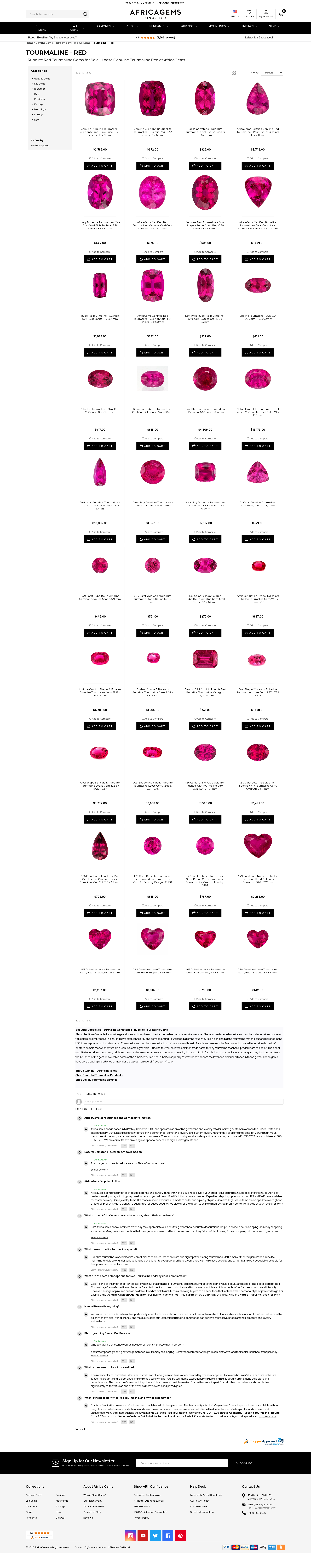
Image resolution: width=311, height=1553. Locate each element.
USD (234, 16)
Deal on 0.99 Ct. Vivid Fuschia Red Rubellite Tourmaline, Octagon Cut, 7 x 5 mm (205, 692)
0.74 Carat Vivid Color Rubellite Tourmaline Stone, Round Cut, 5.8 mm (152, 599)
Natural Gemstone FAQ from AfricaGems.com (113, 1152)
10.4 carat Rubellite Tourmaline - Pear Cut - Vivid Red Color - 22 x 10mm (100, 505)
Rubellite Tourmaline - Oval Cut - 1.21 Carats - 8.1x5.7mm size (100, 410)
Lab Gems (74, 28)
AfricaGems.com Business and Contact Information (117, 1118)
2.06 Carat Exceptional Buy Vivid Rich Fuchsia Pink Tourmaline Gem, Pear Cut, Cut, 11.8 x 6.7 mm (100, 879)
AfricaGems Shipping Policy (102, 1181)
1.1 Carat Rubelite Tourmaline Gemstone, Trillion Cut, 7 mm (258, 504)
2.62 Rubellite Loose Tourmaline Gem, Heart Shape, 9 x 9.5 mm (152, 971)
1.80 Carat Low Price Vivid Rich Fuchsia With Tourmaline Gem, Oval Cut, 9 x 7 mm (258, 785)
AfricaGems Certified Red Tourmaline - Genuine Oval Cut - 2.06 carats (183, 1412)
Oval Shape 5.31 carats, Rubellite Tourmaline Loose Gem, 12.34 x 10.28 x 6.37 (100, 785)
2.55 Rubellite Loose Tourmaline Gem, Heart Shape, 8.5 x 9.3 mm (100, 971)
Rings (130, 26)
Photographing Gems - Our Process (107, 1333)
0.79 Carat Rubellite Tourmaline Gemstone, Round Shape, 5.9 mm (100, 597)
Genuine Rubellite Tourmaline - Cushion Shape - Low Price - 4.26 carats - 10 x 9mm (100, 132)
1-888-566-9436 (257, 1513)
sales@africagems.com (261, 1504)
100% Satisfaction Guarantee (150, 1512)
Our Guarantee (198, 1506)
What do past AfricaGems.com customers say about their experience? (129, 1215)
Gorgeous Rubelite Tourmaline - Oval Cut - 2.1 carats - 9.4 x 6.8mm (152, 410)
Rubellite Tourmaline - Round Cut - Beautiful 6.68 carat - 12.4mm (205, 410)
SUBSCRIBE (244, 1463)
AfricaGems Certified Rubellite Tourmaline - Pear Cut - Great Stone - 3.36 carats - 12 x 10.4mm (258, 225)
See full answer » (99, 1169)
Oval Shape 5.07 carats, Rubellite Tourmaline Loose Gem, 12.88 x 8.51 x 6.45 (153, 785)
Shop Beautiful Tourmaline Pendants (99, 1075)
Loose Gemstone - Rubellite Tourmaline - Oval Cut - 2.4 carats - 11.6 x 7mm (205, 132)
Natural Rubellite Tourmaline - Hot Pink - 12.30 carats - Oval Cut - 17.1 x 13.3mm (258, 412)
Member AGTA (142, 1506)
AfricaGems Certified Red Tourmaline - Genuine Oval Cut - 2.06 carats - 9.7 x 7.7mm (152, 225)
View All (60, 1517)
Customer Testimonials (147, 1495)
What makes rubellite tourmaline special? (110, 1249)
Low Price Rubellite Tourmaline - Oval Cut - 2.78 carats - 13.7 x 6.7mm (205, 318)
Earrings (186, 26)
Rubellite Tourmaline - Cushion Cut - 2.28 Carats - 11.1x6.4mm (100, 317)
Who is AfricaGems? (94, 1495)
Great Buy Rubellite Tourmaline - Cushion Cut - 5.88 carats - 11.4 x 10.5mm (205, 505)
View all (80, 1429)
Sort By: (254, 72)
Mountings (217, 26)
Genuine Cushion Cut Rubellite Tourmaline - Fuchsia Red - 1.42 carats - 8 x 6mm (153, 132)
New (58, 1512)
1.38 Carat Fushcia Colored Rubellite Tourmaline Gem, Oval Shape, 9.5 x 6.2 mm (205, 599)
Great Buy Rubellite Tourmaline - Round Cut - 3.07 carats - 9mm (152, 504)
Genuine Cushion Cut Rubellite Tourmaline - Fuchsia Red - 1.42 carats (151, 1294)
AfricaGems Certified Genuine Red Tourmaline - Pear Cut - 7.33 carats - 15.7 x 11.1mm (258, 132)
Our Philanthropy (92, 1500)
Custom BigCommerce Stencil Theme (96, 1547)
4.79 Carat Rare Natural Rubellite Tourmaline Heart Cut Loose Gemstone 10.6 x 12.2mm (258, 879)
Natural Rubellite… (251, 1294)
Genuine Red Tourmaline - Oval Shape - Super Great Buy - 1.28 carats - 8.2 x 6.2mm (205, 225)
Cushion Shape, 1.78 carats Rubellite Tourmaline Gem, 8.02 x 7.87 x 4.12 (152, 692)
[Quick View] (96, 114)
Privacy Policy (141, 1517)
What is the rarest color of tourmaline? (109, 1367)
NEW (272, 26)
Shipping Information (202, 1512)
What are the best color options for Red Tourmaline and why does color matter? (135, 1276)
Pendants (157, 26)
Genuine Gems (42, 28)
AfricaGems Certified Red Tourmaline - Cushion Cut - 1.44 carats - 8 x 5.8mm (153, 318)
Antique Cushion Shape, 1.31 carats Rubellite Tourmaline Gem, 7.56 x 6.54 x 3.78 (258, 599)
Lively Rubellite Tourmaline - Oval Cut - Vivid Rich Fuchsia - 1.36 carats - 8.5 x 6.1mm (100, 225)
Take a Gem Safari (93, 1506)
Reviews (88, 1517)
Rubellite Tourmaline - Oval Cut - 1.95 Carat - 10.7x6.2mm (258, 317)
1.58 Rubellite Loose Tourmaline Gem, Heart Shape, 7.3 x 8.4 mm (257, 971)
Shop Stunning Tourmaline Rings (96, 1070)
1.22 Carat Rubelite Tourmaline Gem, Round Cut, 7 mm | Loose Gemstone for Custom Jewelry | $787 (205, 880)
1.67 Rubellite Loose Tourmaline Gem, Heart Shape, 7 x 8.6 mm (205, 971)
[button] (124, 1146)
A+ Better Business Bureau (149, 1500)
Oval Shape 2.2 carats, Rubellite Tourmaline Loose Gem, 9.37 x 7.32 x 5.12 (258, 692)
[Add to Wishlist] (103, 114)
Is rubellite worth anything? (101, 1306)
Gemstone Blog (92, 1512)
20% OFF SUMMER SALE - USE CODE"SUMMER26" (155, 3)
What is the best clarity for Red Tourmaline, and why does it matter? (127, 1398)
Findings (247, 26)
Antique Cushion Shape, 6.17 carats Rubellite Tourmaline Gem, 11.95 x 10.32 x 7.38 (100, 692)
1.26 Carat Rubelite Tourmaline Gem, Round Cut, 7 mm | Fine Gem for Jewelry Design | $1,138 (152, 879)
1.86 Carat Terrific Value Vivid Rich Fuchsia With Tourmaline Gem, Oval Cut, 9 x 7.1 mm (205, 785)
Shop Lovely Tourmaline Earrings (96, 1079)
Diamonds (103, 26)
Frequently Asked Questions (206, 1495)
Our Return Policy (199, 1500)
